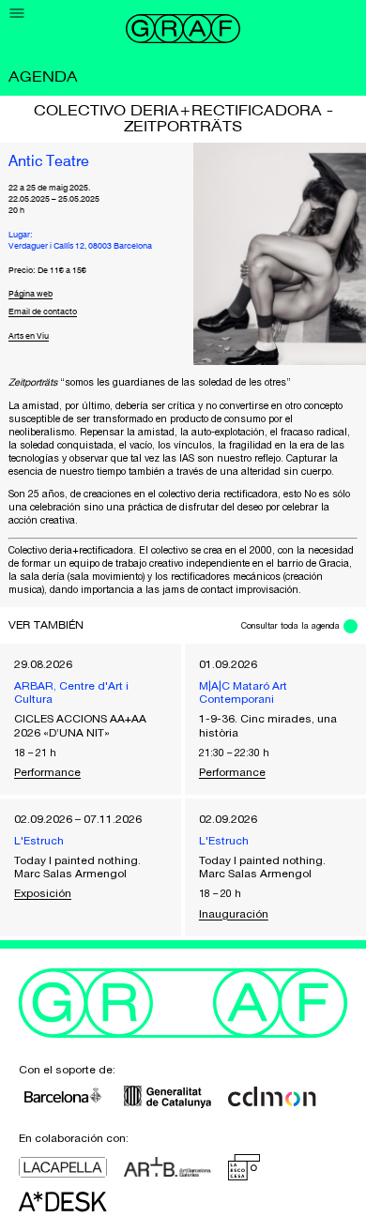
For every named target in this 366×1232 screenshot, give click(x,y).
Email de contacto (42, 312)
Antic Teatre (48, 162)
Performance (47, 772)
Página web (30, 294)
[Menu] (17, 13)
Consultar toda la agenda (290, 626)
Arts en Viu (28, 336)
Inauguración (233, 913)
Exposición (42, 893)
